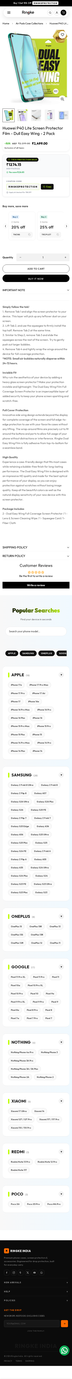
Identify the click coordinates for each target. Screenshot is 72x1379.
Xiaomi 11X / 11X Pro (21, 1127)
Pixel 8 (48, 1010)
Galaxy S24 (41, 875)
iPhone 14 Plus (18, 751)
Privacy (8, 1361)
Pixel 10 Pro (17, 993)
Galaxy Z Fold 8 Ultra (22, 785)
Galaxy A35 (17, 867)
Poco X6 (15, 1204)
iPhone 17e (16, 684)
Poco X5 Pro (33, 1204)
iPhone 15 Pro (44, 726)
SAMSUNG (28, 653)
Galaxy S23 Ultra (43, 884)
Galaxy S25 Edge (20, 826)
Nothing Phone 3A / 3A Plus (24, 1068)
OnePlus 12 (36, 942)
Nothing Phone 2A (20, 1077)
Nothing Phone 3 (49, 1052)
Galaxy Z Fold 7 (42, 818)
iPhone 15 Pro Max (20, 726)
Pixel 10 (34, 993)
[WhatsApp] (41, 1272)
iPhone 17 (15, 701)
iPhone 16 (37, 718)
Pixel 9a (50, 993)
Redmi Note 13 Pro (20, 1161)
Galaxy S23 (41, 892)
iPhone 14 (37, 751)
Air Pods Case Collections (29, 23)
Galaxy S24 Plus (19, 875)
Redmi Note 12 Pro (47, 1161)
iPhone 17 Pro (18, 693)
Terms (19, 1361)
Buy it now (36, 278)
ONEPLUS (46, 653)
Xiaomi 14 (39, 1111)
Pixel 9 (54, 1001)
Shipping (29, 1361)
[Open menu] (9, 12)
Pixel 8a (15, 1010)
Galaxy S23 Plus (19, 892)
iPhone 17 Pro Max (38, 684)
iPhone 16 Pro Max (20, 709)
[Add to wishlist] (62, 35)
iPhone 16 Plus (18, 718)
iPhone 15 (37, 734)
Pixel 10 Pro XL (35, 985)
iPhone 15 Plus (18, 734)
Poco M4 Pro (53, 1204)
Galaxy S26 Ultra (20, 801)
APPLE (12, 653)
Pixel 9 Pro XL (18, 1001)
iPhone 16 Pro (44, 709)
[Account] (57, 12)
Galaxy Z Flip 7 (18, 818)
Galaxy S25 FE (38, 809)
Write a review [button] (36, 585)
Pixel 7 (48, 1018)
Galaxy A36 (43, 826)
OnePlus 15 (16, 926)
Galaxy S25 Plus (19, 842)
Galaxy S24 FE (18, 851)
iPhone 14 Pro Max (20, 742)
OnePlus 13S (17, 934)
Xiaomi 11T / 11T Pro (49, 1119)
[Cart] (63, 12)
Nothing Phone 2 (45, 1077)
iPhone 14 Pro (44, 742)
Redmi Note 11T (19, 1170)
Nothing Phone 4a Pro (22, 1052)
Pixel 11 (55, 977)
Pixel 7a (15, 1018)
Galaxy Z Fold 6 (42, 851)
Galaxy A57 (40, 793)
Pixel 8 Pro (32, 1010)
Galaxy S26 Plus (45, 801)
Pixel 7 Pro (32, 1018)
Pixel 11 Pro (38, 977)
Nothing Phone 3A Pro (22, 1060)
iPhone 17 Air (38, 693)
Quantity (8, 257)
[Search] (50, 12)
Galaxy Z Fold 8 (49, 785)
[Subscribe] (64, 1323)
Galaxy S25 (41, 842)
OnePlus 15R (35, 926)
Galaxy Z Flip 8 (18, 793)
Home (6, 23)
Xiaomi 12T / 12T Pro (21, 1119)
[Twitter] (27, 1272)
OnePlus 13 (55, 926)
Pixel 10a (15, 985)
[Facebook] (6, 1272)
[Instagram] (13, 1272)
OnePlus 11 (55, 942)
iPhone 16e (33, 701)
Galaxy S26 (17, 809)
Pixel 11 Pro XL (18, 977)
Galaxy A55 (40, 859)
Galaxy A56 (17, 834)
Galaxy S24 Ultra (40, 867)
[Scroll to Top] (66, 1361)
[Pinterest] (20, 1272)
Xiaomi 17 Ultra (19, 1111)
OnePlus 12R (17, 942)
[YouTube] (34, 1272)
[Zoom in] (62, 99)
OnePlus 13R (37, 934)
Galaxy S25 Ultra (40, 834)
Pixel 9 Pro (38, 1001)
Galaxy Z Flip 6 (18, 859)
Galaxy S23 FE (18, 884)
